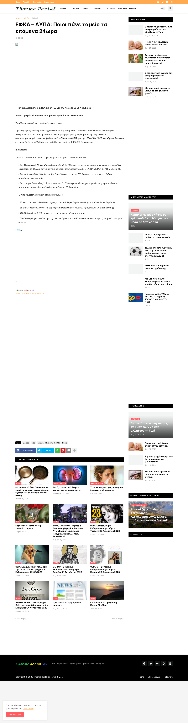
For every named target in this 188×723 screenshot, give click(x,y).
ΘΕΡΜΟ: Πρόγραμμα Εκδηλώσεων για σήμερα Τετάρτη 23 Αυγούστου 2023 (105, 528)
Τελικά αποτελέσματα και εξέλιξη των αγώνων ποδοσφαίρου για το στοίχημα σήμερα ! (158, 251)
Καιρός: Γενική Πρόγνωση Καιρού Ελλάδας (103, 603)
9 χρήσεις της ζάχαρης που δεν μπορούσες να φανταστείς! (159, 75)
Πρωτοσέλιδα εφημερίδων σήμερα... (67, 603)
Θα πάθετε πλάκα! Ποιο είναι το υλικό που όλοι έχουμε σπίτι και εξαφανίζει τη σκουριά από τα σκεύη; (31, 491)
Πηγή (18, 230)
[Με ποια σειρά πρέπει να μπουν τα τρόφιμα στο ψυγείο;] (136, 91)
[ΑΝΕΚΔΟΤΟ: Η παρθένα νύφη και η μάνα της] (136, 269)
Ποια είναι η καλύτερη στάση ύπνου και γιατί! (156, 43)
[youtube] (167, 2)
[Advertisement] (69, 258)
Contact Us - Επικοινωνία (43, 2)
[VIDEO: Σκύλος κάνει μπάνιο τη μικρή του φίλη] (136, 238)
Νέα (33, 443)
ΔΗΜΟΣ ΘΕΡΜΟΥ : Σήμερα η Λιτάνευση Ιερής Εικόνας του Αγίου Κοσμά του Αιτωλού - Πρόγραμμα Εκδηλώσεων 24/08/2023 (68, 531)
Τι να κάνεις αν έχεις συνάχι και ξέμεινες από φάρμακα (107, 488)
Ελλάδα (35, 18)
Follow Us (168, 677)
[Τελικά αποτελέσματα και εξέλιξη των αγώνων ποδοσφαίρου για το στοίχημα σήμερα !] (136, 251)
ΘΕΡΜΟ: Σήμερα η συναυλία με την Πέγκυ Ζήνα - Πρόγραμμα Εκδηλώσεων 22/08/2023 (31, 569)
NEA (85, 8)
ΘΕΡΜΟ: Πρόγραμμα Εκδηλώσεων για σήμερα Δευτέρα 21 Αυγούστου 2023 (67, 569)
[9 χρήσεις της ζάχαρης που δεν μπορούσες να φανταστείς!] (136, 76)
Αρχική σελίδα (22, 18)
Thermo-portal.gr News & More (48, 677)
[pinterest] (172, 2)
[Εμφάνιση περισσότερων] (74, 450)
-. (25, 290)
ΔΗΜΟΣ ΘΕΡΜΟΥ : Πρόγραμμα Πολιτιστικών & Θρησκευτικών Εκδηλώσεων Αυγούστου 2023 (31, 605)
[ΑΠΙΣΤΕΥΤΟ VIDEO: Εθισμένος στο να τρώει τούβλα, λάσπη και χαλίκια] (136, 282)
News (63, 8)
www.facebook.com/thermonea (30, 293)
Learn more (28, 708)
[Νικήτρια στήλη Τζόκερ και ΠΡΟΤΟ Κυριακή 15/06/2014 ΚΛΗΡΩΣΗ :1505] (136, 297)
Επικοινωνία (154, 677)
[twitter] (162, 2)
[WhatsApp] (57, 450)
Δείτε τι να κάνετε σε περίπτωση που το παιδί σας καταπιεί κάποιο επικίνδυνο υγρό (157, 59)
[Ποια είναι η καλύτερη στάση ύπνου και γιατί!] (136, 45)
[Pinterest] (63, 450)
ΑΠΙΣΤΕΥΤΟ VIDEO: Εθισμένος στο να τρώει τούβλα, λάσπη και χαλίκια (159, 281)
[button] (162, 8)
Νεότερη (21, 618)
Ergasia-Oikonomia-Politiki (49, 443)
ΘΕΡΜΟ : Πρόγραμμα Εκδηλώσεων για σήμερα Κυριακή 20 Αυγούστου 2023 (105, 569)
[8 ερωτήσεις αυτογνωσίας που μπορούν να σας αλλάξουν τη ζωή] (136, 30)
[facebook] (158, 2)
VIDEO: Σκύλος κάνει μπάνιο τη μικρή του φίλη (158, 235)
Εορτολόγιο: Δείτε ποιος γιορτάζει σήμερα (28, 527)
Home (17, 2)
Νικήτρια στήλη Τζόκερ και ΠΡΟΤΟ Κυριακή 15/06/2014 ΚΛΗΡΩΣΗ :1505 (157, 298)
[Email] (68, 450)
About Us (26, 2)
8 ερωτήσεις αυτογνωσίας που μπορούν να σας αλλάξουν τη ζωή (158, 29)
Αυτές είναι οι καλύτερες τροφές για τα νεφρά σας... (66, 488)
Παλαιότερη (116, 618)
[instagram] (163, 663)
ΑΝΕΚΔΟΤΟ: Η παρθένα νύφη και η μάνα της (157, 266)
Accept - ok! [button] (15, 714)
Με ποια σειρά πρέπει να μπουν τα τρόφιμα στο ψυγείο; (157, 91)
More (97, 8)
